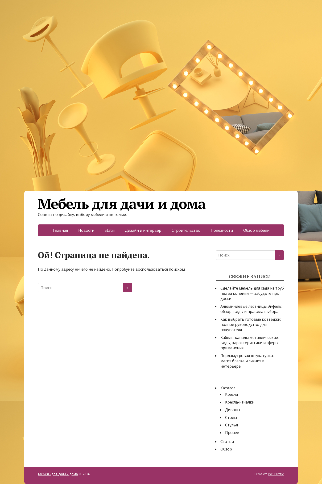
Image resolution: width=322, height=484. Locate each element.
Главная (60, 230)
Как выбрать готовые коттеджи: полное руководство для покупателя (250, 324)
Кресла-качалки (239, 402)
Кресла (231, 394)
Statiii (110, 230)
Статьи (227, 441)
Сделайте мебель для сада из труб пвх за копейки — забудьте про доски (252, 293)
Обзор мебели (256, 230)
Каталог (227, 388)
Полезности (222, 230)
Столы (231, 417)
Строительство (186, 230)
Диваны (232, 409)
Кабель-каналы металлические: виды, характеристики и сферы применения (249, 343)
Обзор (226, 449)
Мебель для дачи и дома (122, 204)
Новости (86, 230)
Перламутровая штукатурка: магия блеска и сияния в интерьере (247, 361)
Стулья (231, 425)
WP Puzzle (276, 474)
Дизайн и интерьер (143, 230)
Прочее (232, 432)
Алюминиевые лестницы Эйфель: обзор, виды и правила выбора (251, 309)
